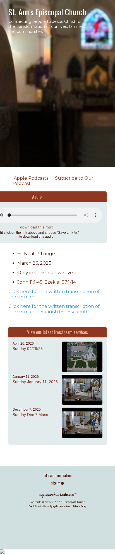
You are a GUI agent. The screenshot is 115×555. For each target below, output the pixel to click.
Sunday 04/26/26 (28, 348)
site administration (57, 475)
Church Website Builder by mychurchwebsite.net (50, 506)
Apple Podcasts (30, 178)
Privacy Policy (80, 506)
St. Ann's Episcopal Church (47, 12)
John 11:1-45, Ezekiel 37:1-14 (46, 282)
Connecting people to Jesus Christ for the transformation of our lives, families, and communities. (46, 26)
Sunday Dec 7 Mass (30, 414)
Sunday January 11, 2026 (35, 381)
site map (57, 483)
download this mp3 (36, 227)
